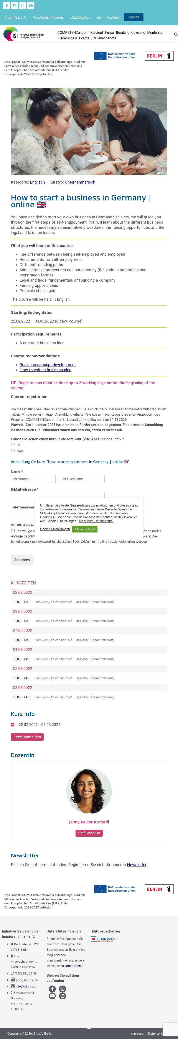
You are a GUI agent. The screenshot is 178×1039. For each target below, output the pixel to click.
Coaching (138, 33)
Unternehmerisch (80, 182)
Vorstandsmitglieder (48, 17)
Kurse (109, 33)
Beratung (122, 33)
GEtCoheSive (80, 17)
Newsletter (136, 864)
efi (99, 17)
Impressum (138, 1033)
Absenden (22, 560)
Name (17, 471)
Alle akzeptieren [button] (85, 529)
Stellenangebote (103, 38)
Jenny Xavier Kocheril (89, 821)
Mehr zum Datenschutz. (96, 521)
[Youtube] (30, 5)
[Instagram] (22, 5)
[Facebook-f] (6, 5)
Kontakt (113, 17)
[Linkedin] (14, 5)
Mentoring (155, 33)
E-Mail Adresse (24, 489)
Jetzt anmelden (27, 737)
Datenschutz (157, 1033)
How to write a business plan (45, 370)
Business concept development (48, 364)
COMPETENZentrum (73, 33)
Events (84, 38)
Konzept (96, 33)
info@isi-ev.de (25, 986)
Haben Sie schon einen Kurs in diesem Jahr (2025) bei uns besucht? (67, 439)
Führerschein (67, 38)
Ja (18, 445)
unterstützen (73, 966)
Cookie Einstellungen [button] (55, 529)
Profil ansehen (89, 833)
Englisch (37, 182)
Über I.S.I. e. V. (15, 17)
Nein (20, 451)
